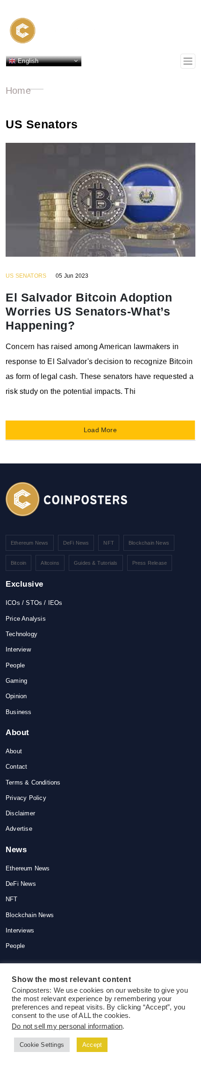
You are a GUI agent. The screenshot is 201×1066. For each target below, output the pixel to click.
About (14, 751)
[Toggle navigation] (187, 61)
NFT (108, 543)
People (15, 665)
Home (18, 90)
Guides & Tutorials (96, 563)
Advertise (19, 828)
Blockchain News (149, 543)
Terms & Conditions (33, 782)
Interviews (20, 930)
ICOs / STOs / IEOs (34, 602)
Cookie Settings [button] (42, 1044)
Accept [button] (92, 1044)
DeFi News (76, 543)
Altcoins (50, 563)
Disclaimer (20, 813)
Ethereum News (30, 543)
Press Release (149, 563)
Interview (18, 649)
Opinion (16, 696)
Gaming (16, 680)
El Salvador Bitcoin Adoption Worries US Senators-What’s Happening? (89, 311)
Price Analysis (26, 618)
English (27, 60)
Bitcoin (18, 563)
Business (19, 711)
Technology (21, 634)
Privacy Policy (26, 797)
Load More (100, 430)
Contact (16, 766)
